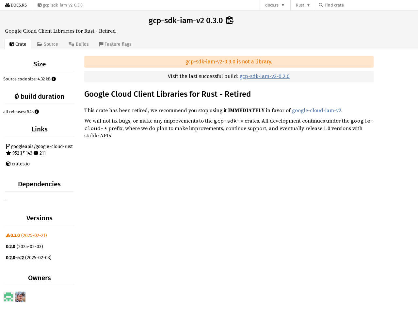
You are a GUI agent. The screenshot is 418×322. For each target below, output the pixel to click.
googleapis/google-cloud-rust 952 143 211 (41, 150)
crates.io (20, 164)
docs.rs (272, 5)
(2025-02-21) (28, 235)
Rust (300, 5)
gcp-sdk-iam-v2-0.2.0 (265, 76)
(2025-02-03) (24, 246)
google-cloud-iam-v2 (316, 110)
